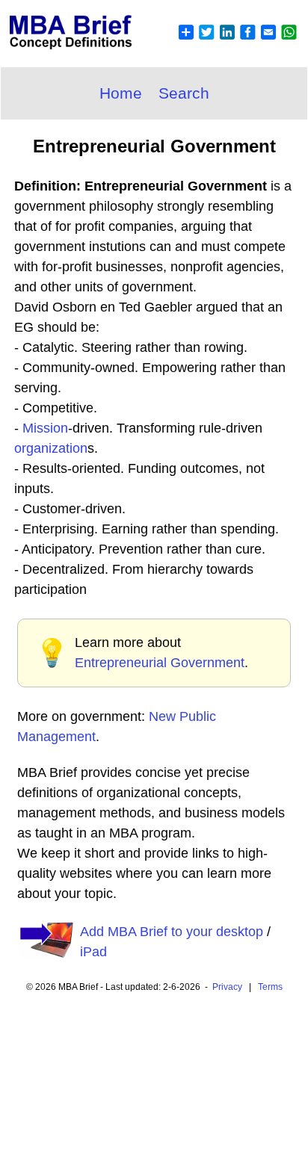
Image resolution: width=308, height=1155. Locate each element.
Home (120, 93)
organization (50, 448)
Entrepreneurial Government (159, 662)
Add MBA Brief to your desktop (171, 931)
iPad (93, 951)
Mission (45, 428)
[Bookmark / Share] (237, 41)
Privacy (227, 987)
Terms (270, 987)
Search (183, 93)
